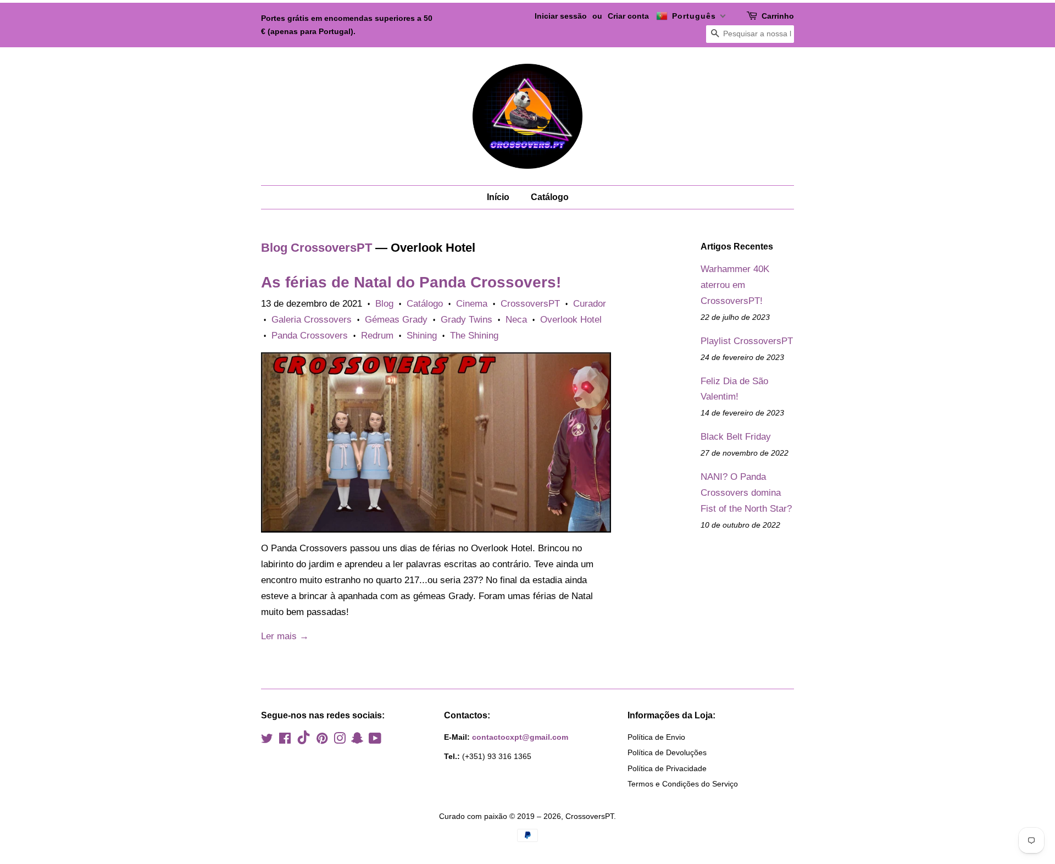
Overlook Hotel (571, 319)
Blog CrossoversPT (316, 247)
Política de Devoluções (667, 752)
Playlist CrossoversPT (747, 341)
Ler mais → (285, 636)
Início (498, 197)
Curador (589, 303)
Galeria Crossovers (311, 319)
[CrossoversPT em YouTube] (375, 740)
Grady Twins (466, 319)
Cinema (471, 303)
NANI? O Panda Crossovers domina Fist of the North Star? (746, 493)
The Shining (474, 335)
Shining (422, 335)
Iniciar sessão (561, 16)
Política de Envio (656, 737)
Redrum (377, 335)
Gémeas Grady (396, 319)
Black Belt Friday (736, 436)
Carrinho (778, 16)
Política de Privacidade (667, 768)
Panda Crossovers (309, 335)
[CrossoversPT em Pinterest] (322, 740)
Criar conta (628, 16)
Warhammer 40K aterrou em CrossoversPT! (735, 285)
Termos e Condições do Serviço (683, 783)
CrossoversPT (530, 303)
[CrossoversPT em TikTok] (303, 741)
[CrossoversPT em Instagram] (340, 740)
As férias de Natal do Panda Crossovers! (411, 282)
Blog (384, 303)
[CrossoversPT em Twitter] (267, 740)
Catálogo (550, 197)
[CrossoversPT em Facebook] (285, 740)
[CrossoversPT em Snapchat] (357, 740)
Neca (516, 319)
